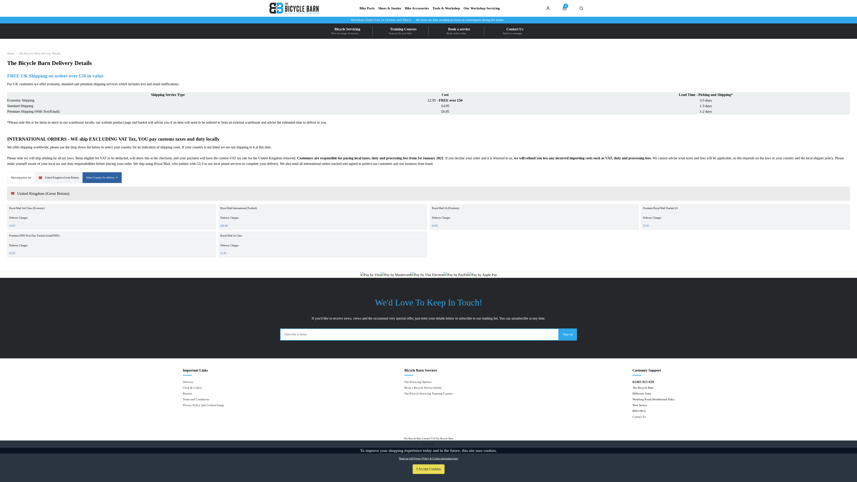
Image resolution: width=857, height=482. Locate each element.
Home (10, 53)
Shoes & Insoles (389, 8)
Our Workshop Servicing (482, 8)
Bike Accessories (417, 8)
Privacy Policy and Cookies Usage (203, 405)
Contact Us (639, 416)
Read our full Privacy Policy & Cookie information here (428, 458)
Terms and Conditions (196, 399)
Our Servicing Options (417, 382)
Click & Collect (192, 387)
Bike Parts (367, 8)
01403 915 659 (643, 382)
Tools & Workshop (446, 8)
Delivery (188, 382)
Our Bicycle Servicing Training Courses (428, 393)
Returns (187, 393)
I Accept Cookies (428, 469)
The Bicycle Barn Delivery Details (39, 53)
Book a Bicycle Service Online (423, 387)
